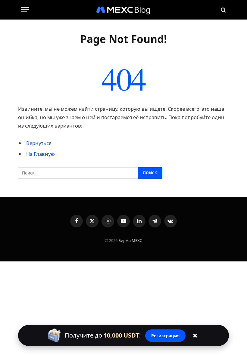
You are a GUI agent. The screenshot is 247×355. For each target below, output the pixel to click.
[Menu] (25, 10)
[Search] (223, 10)
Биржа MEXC (130, 240)
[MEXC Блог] (123, 10)
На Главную (40, 153)
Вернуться (39, 143)
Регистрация (165, 335)
